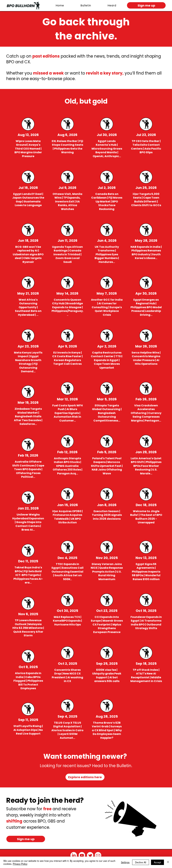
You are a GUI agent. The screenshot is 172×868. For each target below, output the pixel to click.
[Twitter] (90, 855)
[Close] (168, 862)
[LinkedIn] (73, 855)
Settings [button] (125, 862)
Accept (157, 862)
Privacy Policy (20, 863)
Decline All (140, 862)
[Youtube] (82, 855)
